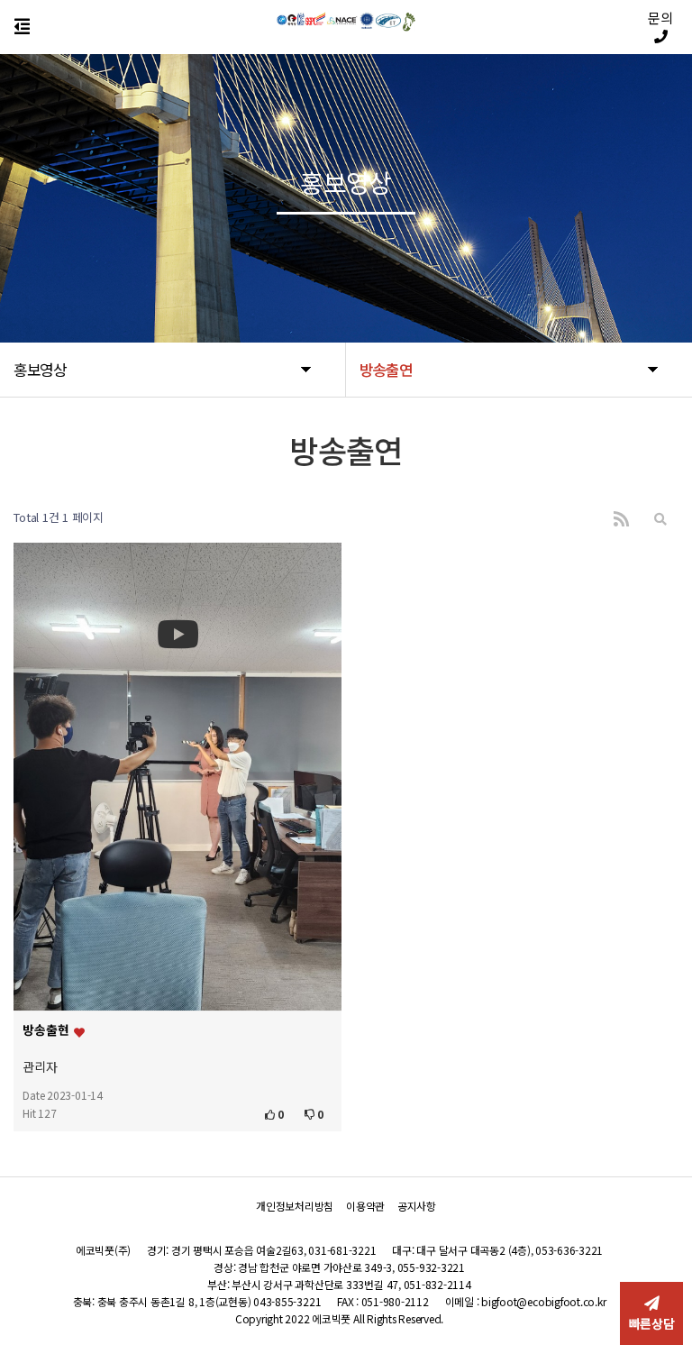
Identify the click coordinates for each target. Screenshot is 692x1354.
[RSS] (621, 518)
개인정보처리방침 (294, 1205)
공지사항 (416, 1205)
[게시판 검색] (660, 518)
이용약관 (365, 1205)
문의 (660, 18)
